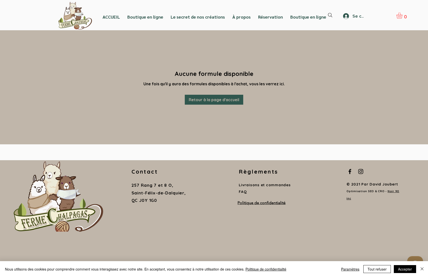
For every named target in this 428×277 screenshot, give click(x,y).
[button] (403, 15)
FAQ (243, 191)
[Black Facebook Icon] (350, 171)
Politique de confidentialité (265, 269)
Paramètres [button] (350, 269)
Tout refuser (377, 269)
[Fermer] (422, 269)
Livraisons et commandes (265, 185)
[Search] (330, 15)
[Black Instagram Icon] (360, 171)
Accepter (405, 269)
